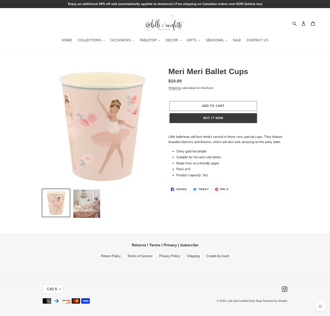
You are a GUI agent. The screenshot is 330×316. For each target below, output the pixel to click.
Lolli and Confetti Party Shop (244, 301)
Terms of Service (140, 256)
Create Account (217, 256)
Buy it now (213, 118)
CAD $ (52, 289)
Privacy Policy (169, 256)
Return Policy (111, 256)
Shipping (174, 88)
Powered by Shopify (275, 301)
